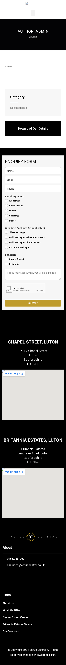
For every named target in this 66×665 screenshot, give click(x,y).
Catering (14, 215)
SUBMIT (33, 303)
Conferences (16, 205)
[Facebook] (23, 574)
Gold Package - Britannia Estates (27, 237)
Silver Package (17, 232)
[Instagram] (33, 574)
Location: (10, 254)
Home (33, 37)
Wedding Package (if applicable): (25, 228)
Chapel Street (16, 259)
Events (12, 210)
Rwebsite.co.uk (46, 654)
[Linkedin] (43, 574)
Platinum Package (19, 247)
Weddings (14, 200)
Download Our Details (33, 128)
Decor (12, 220)
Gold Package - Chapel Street (25, 242)
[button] (33, 13)
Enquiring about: (15, 196)
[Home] (33, 536)
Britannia (14, 264)
